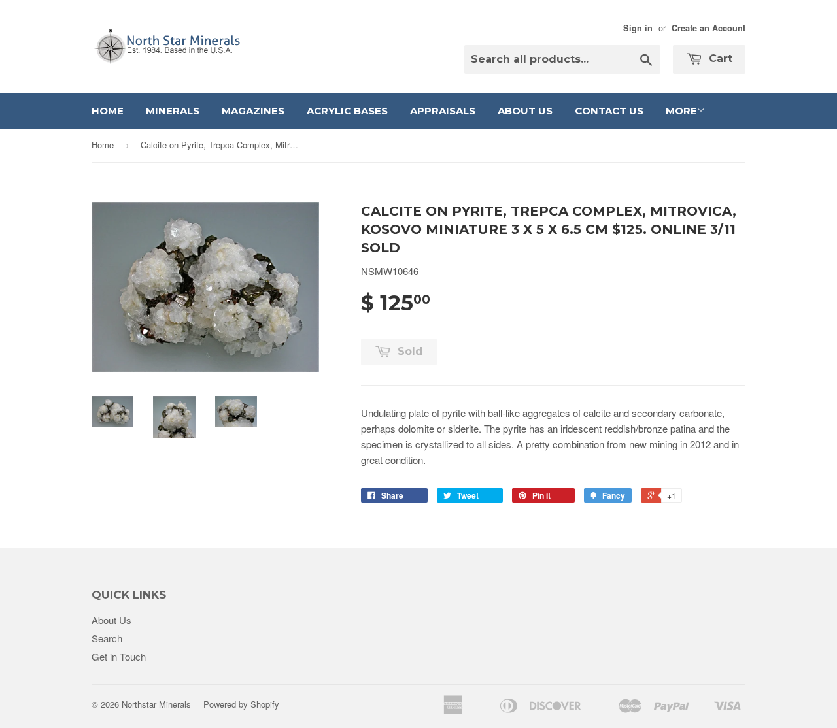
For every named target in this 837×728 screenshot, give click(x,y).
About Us (525, 111)
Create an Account (708, 28)
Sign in (638, 28)
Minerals (172, 111)
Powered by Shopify (241, 704)
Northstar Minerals (156, 704)
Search (107, 638)
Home (108, 111)
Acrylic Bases (347, 111)
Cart (719, 58)
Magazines (253, 111)
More (681, 111)
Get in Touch (119, 656)
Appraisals (442, 111)
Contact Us (609, 111)
